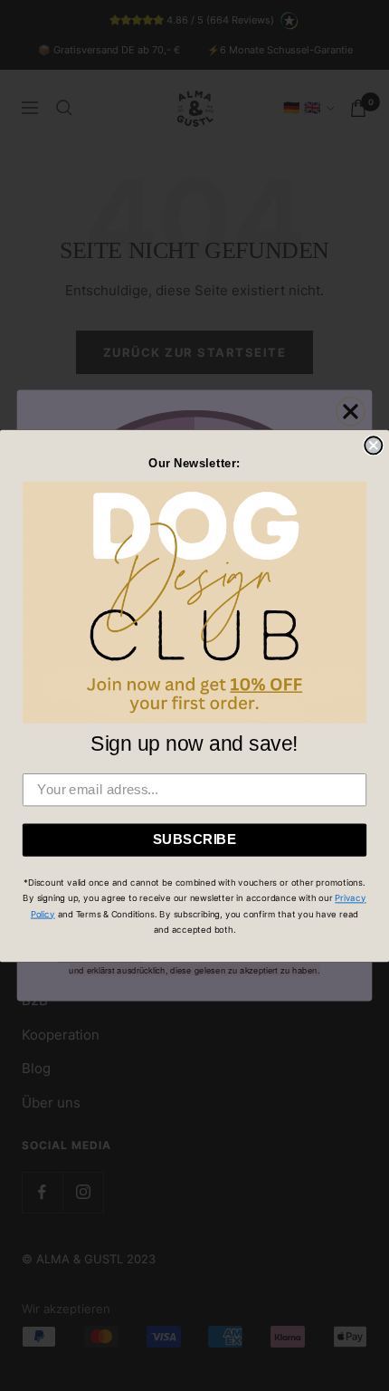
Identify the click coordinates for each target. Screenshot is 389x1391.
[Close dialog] (373, 445)
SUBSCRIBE (195, 838)
